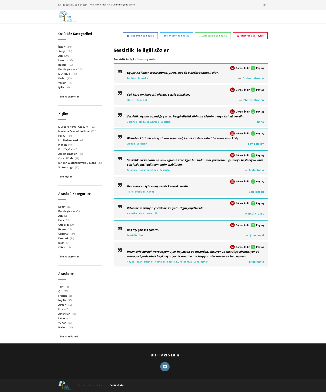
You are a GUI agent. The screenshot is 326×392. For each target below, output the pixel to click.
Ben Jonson (256, 191)
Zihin (142, 121)
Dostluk (63, 238)
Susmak (148, 261)
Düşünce (132, 121)
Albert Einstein (67, 153)
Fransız (63, 295)
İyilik (61, 87)
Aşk (60, 55)
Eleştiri (131, 100)
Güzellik (63, 224)
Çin (60, 291)
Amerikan (64, 313)
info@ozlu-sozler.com (75, 4)
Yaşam (62, 82)
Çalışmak (63, 233)
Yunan (62, 322)
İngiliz (62, 300)
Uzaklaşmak (201, 261)
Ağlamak (132, 170)
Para (61, 220)
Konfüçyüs (65, 149)
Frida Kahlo (256, 170)
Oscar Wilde (65, 158)
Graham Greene (253, 78)
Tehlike (131, 78)
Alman (62, 304)
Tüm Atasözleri (68, 336)
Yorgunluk (185, 261)
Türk (61, 286)
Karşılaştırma (66, 69)
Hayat (130, 261)
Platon (62, 144)
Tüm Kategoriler (68, 96)
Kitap (142, 213)
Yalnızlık (132, 213)
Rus (60, 309)
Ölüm (61, 247)
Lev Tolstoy (256, 143)
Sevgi (61, 51)
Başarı (62, 64)
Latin (61, 318)
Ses (141, 235)
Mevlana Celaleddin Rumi (74, 131)
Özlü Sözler (117, 385)
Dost (61, 242)
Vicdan (131, 143)
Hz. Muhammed (68, 140)
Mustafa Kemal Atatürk (73, 126)
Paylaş (260, 68)
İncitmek (152, 170)
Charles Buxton (253, 100)
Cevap (151, 191)
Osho (260, 122)
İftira (130, 191)
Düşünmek (152, 121)
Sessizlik (143, 78)
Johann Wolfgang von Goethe (77, 162)
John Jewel (257, 235)
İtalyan (62, 327)
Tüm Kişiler (65, 176)
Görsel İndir (243, 68)
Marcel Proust (254, 213)
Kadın (142, 170)
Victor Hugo (66, 167)
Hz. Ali (62, 135)
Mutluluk (64, 73)
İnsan (139, 261)
